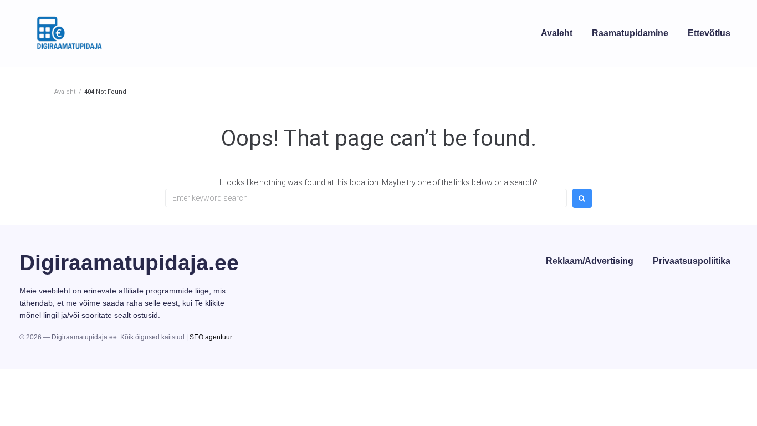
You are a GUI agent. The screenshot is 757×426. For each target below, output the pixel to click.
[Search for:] (366, 198)
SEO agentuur (211, 337)
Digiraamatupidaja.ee (129, 263)
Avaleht (64, 91)
